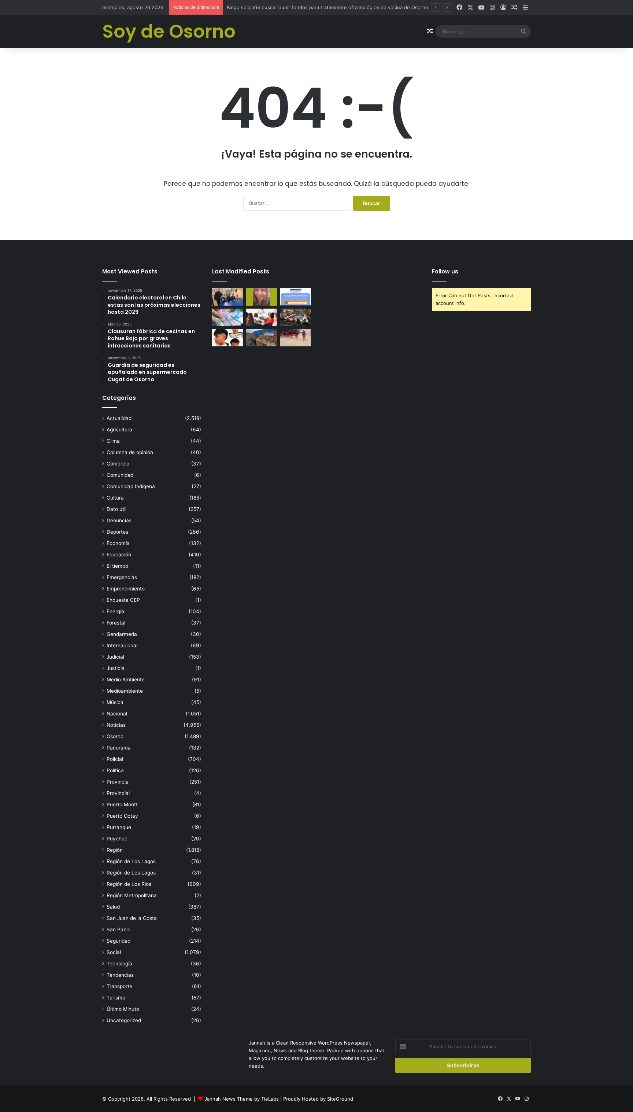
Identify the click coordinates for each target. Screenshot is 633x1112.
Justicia (116, 668)
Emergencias (122, 577)
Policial (115, 759)
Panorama (119, 748)
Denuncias (119, 520)
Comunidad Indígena (131, 486)
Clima (113, 441)
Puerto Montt (122, 804)
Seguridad (118, 941)
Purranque (119, 827)
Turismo (116, 998)
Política (115, 770)
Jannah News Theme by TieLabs (241, 1099)
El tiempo (117, 566)
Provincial (118, 793)
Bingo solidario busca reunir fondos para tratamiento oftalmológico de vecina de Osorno (327, 7)
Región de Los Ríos (129, 884)
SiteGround (340, 1099)
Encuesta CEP (123, 600)
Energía (115, 611)
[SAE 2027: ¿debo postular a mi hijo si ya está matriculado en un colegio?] (295, 297)
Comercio (118, 464)
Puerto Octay (122, 816)
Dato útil (116, 509)
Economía (118, 543)
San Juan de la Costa (132, 918)
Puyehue (117, 839)
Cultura (115, 498)
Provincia (118, 782)
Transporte (119, 986)
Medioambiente (125, 691)
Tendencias (120, 975)
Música (115, 702)
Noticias (116, 725)
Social (114, 952)
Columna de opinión (130, 452)
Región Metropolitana (132, 895)
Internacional (122, 645)
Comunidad (120, 475)
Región (115, 850)
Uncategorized (124, 1020)
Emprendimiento (126, 589)
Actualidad (119, 418)
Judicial (115, 657)
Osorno (115, 736)
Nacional (117, 714)
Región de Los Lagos (131, 861)
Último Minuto (123, 1009)
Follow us (445, 271)
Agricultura (119, 429)
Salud (113, 907)
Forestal (116, 623)
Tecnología (119, 963)
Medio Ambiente (126, 679)
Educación (119, 554)
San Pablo (118, 929)
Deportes (117, 532)
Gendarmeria (122, 634)
